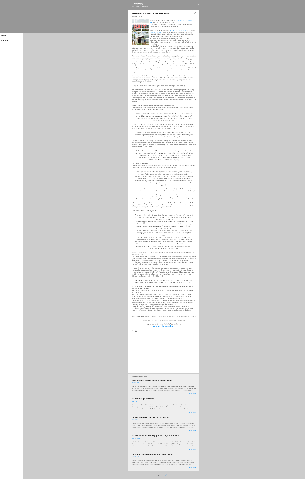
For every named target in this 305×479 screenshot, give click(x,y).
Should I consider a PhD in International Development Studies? (152, 380)
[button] (195, 13)
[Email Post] (136, 331)
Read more (192, 394)
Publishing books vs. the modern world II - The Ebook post (150, 417)
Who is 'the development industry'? (143, 399)
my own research (137, 193)
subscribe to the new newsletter (163, 326)
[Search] (198, 4)
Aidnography (137, 4)
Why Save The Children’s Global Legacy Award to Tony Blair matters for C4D (156, 436)
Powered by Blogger (164, 475)
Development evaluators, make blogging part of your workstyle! (152, 454)
